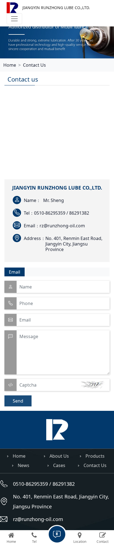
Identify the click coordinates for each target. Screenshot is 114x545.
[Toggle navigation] (14, 18)
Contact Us (34, 65)
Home (9, 65)
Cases (59, 465)
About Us (59, 456)
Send (18, 401)
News (23, 465)
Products (95, 456)
